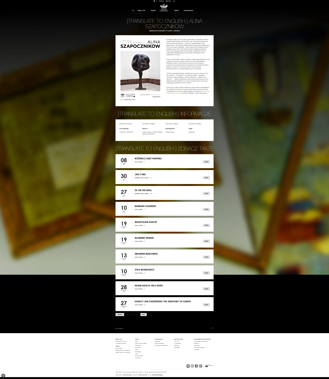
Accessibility (177, 343)
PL (156, 1)
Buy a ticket (119, 348)
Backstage (138, 351)
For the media (139, 355)
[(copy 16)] (192, 365)
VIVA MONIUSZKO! (144, 269)
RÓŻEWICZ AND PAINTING (148, 158)
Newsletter (168, 1)
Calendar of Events (121, 343)
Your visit (176, 341)
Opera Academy (159, 343)
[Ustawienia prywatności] (3, 376)
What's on (141, 10)
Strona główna (133, 10)
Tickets (153, 10)
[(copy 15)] (188, 365)
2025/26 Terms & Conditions (123, 350)
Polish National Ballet (141, 343)
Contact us (138, 357)
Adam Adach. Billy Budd (149, 285)
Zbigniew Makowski (146, 253)
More (206, 161)
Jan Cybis (140, 174)
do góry (212, 328)
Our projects (188, 10)
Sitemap (176, 345)
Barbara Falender (145, 206)
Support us (197, 343)
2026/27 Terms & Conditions (123, 352)
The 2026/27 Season (121, 341)
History (137, 349)
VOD (174, 1)
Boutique (161, 1)
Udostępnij (120, 328)
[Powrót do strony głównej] (164, 7)
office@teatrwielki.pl (157, 375)
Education (157, 341)
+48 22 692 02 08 (127, 375)
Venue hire (197, 345)
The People (138, 345)
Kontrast (154, 1)
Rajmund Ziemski (144, 237)
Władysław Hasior (146, 222)
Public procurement (199, 347)
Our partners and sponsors (201, 341)
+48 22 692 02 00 (142, 375)
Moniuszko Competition (161, 345)
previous (119, 314)
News (136, 341)
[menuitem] (133, 10)
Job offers (196, 349)
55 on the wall (143, 190)
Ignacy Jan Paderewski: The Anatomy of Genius (163, 301)
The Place (137, 347)
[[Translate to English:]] (209, 365)
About (176, 10)
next (143, 314)
